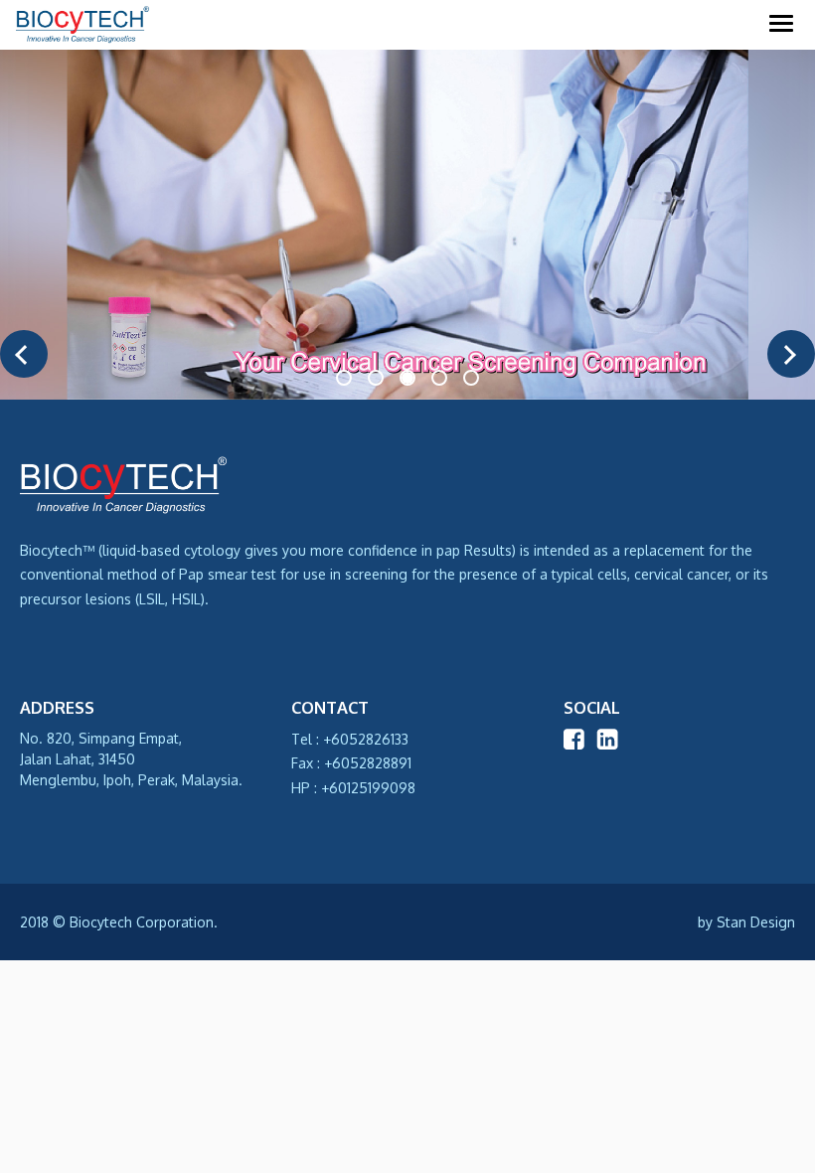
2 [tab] (378, 379)
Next (791, 354)
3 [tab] (409, 379)
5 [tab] (473, 379)
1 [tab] (346, 379)
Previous (24, 354)
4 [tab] (441, 379)
